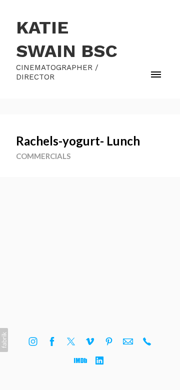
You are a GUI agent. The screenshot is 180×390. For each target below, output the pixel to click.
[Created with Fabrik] (4, 340)
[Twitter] (71, 342)
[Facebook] (52, 342)
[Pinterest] (109, 342)
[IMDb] (80, 360)
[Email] (128, 342)
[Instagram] (33, 342)
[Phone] (147, 342)
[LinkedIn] (100, 360)
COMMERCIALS (43, 156)
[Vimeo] (90, 342)
